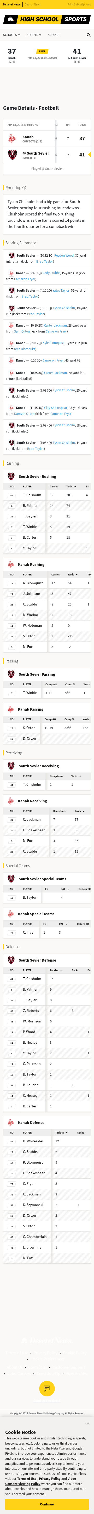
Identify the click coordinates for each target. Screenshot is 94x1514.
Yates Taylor (61, 290)
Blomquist (33, 583)
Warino (30, 614)
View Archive (77, 1373)
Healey (30, 1042)
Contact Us (37, 1367)
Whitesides (33, 1141)
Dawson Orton (24, 414)
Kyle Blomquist (53, 343)
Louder (30, 1085)
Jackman (32, 819)
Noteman (32, 625)
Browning (32, 1247)
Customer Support (68, 1367)
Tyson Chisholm (64, 308)
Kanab (12, 58)
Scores (53, 35)
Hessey (30, 1095)
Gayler (30, 516)
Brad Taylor (44, 261)
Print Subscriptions (79, 4)
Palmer (30, 505)
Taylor (29, 548)
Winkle (30, 526)
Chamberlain (35, 1236)
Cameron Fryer (24, 279)
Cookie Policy (74, 1353)
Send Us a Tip (48, 1373)
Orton (29, 636)
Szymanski (33, 1204)
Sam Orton (22, 331)
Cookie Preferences (48, 1359)
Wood (29, 1031)
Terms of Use (16, 1353)
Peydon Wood (64, 255)
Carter (29, 537)
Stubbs (30, 604)
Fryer (29, 932)
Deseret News (11, 4)
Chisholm (32, 495)
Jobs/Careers (19, 1373)
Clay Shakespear (55, 408)
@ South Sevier (77, 58)
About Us (15, 1367)
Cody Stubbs (51, 273)
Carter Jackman (55, 325)
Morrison (32, 1021)
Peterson (32, 1063)
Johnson (31, 593)
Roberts (31, 1010)
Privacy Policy (45, 1353)
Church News (33, 4)
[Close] (87, 1424)
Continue (47, 1504)
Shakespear (34, 830)
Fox (28, 646)
